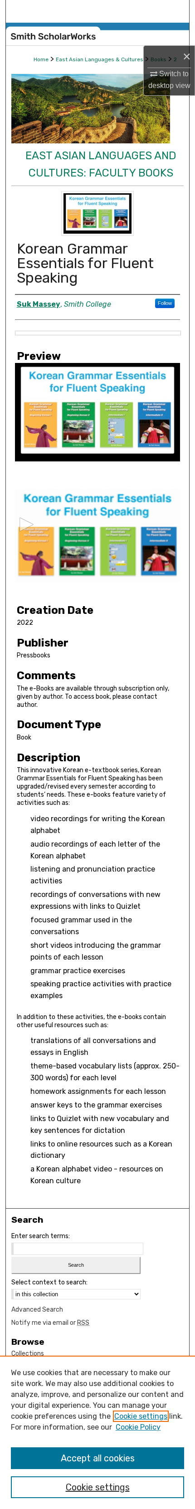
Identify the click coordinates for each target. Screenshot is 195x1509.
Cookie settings (140, 1416)
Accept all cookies (98, 1458)
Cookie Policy (138, 1427)
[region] (97, 1432)
